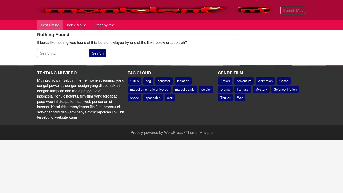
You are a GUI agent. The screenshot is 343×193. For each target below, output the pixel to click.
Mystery (261, 89)
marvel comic (185, 89)
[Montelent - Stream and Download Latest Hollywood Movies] (157, 9)
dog (148, 80)
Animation (265, 80)
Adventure (244, 80)
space (134, 97)
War (240, 97)
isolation (183, 80)
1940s (134, 80)
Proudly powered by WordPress (157, 132)
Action (225, 80)
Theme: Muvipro (199, 132)
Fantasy (243, 89)
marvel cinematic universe (149, 89)
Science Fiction (285, 89)
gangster (164, 80)
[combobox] (293, 10)
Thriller (225, 97)
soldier (206, 89)
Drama (225, 89)
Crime (283, 80)
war (169, 97)
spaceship (153, 97)
